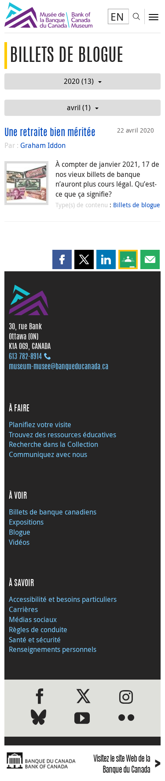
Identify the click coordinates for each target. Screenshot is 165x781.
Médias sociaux (33, 619)
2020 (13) (79, 81)
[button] (62, 259)
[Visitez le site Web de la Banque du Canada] (41, 760)
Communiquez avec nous (48, 454)
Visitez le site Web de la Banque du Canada (127, 765)
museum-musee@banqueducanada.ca (58, 367)
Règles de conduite (38, 629)
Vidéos (19, 542)
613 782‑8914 (25, 356)
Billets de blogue (136, 205)
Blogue (19, 532)
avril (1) (79, 107)
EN (117, 17)
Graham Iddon (43, 145)
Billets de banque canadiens (52, 512)
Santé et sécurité (35, 639)
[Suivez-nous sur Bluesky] (38, 719)
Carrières (23, 609)
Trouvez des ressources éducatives (62, 434)
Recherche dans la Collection (53, 444)
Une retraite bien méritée (49, 133)
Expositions (26, 522)
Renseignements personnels (52, 649)
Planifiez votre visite (40, 424)
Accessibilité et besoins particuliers (63, 599)
